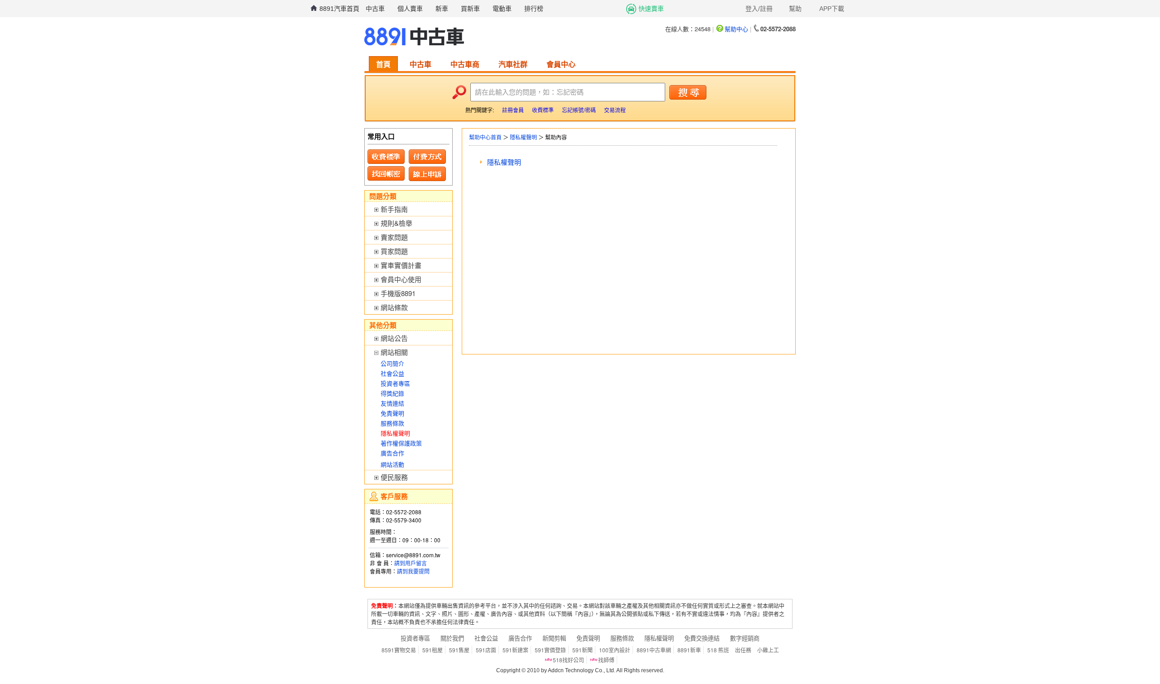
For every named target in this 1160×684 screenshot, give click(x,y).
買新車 (470, 8)
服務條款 (392, 423)
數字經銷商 (744, 638)
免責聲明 (392, 413)
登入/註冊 (759, 8)
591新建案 (515, 650)
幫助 (795, 8)
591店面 (486, 650)
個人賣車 (410, 8)
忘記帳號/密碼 (579, 110)
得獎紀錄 (392, 393)
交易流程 (615, 110)
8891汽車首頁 (339, 8)
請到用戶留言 (410, 563)
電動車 (502, 8)
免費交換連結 (702, 638)
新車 (441, 8)
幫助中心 (736, 28)
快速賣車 (651, 8)
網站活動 (392, 464)
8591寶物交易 (399, 650)
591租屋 (432, 650)
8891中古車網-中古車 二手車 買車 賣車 (414, 37)
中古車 (375, 8)
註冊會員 (513, 110)
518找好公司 (568, 660)
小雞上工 (768, 650)
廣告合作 (392, 453)
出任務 (743, 650)
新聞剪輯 (554, 638)
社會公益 (392, 373)
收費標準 (543, 110)
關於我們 (452, 638)
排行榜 (533, 8)
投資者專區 (395, 383)
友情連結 (392, 403)
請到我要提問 (413, 571)
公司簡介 (392, 363)
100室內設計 (614, 650)
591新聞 (582, 650)
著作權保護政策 (401, 443)
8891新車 (689, 650)
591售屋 (459, 650)
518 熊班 (718, 650)
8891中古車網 (654, 650)
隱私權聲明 (523, 137)
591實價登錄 (550, 650)
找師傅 (606, 660)
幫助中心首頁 (485, 137)
